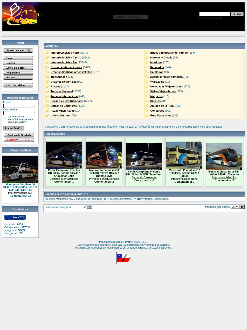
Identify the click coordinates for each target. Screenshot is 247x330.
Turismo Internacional (64, 96)
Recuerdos (157, 67)
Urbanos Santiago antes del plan (71, 72)
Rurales (55, 86)
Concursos (157, 110)
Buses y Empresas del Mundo (169, 52)
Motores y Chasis (161, 57)
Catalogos (156, 72)
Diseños (155, 101)
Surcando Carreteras (64, 105)
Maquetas (156, 96)
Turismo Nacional (62, 91)
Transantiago (59, 76)
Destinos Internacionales (66, 67)
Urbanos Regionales (63, 81)
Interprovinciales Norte (65, 52)
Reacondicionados (63, 110)
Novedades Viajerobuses (166, 86)
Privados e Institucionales (67, 101)
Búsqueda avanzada (210, 18)
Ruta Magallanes (160, 115)
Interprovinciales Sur (20, 192)
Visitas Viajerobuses (163, 91)
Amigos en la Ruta (162, 105)
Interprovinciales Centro (66, 57)
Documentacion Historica (166, 76)
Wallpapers (157, 81)
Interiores (156, 62)
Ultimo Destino (60, 115)
